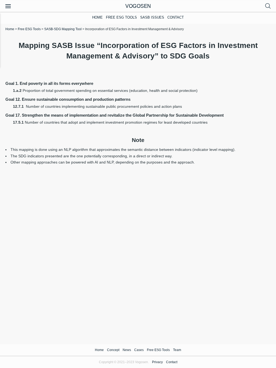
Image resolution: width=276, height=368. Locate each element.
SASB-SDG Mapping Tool (63, 29)
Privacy (157, 362)
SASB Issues (152, 17)
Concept (113, 350)
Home (97, 17)
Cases (139, 350)
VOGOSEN (138, 6)
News (127, 350)
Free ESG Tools (121, 17)
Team (177, 350)
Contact (175, 17)
